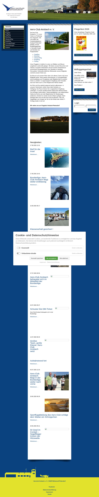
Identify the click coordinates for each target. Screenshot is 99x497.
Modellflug (37, 59)
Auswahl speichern (37, 258)
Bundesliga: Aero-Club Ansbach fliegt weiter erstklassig (39, 179)
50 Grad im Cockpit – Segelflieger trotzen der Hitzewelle (35, 434)
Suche (49, 494)
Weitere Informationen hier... (83, 55)
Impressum (49, 492)
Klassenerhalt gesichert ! (41, 229)
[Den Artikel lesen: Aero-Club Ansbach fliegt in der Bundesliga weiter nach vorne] (57, 390)
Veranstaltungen (9, 45)
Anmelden (92, 109)
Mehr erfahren (79, 89)
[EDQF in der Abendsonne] (49, 133)
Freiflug (36, 61)
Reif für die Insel (35, 150)
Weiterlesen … (34, 154)
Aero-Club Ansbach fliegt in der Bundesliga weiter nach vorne (35, 378)
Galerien (7, 47)
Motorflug (36, 56)
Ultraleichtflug (38, 58)
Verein (7, 30)
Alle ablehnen (64, 258)
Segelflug (36, 54)
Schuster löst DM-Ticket (41, 309)
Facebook (52, 487)
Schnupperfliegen (10, 43)
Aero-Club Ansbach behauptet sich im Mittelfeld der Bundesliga (39, 280)
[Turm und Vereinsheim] (57, 49)
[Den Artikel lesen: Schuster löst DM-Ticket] (62, 308)
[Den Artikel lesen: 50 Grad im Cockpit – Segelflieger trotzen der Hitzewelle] (57, 429)
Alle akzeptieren (51, 258)
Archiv (8, 28)
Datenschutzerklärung (49, 490)
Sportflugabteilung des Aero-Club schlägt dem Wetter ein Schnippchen (49, 416)
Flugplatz (7, 33)
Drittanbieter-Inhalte (29, 253)
